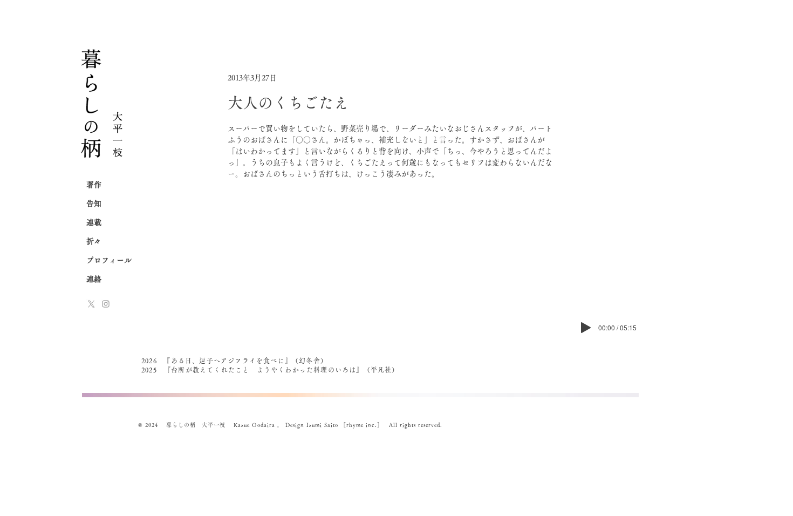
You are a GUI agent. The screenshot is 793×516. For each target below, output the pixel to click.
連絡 (93, 279)
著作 (93, 184)
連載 (93, 222)
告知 (93, 203)
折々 (93, 241)
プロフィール (109, 260)
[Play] (586, 327)
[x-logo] (91, 304)
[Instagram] (106, 304)
